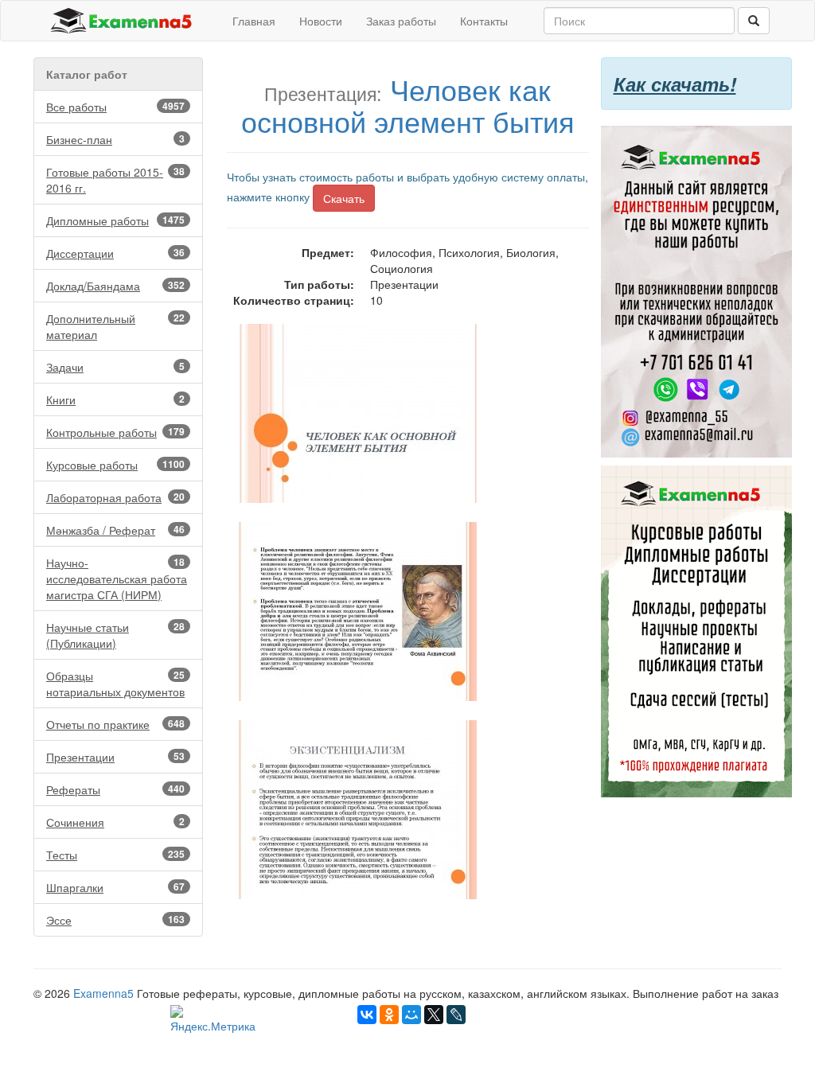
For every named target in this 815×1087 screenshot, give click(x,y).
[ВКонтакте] (366, 1014)
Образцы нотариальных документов (115, 683)
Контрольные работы (115, 432)
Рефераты (115, 789)
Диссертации (115, 253)
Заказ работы (401, 21)
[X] (433, 1014)
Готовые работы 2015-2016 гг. (115, 180)
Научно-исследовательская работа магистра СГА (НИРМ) (116, 578)
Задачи (115, 367)
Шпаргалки (115, 887)
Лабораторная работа (115, 497)
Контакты (484, 21)
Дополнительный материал (115, 326)
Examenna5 (103, 993)
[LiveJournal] (456, 1014)
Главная (253, 21)
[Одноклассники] (389, 1014)
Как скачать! (675, 83)
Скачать (344, 198)
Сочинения (115, 822)
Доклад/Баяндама (115, 286)
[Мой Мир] (411, 1014)
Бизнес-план (115, 139)
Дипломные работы (115, 220)
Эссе (115, 920)
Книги (115, 399)
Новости (320, 21)
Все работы (115, 107)
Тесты (115, 855)
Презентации (115, 757)
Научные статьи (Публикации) (115, 635)
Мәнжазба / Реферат (115, 530)
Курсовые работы (115, 465)
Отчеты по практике (115, 724)
